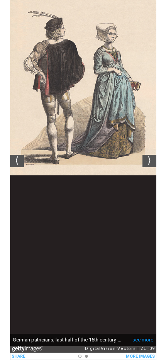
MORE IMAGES (140, 356)
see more (142, 340)
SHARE (18, 356)
